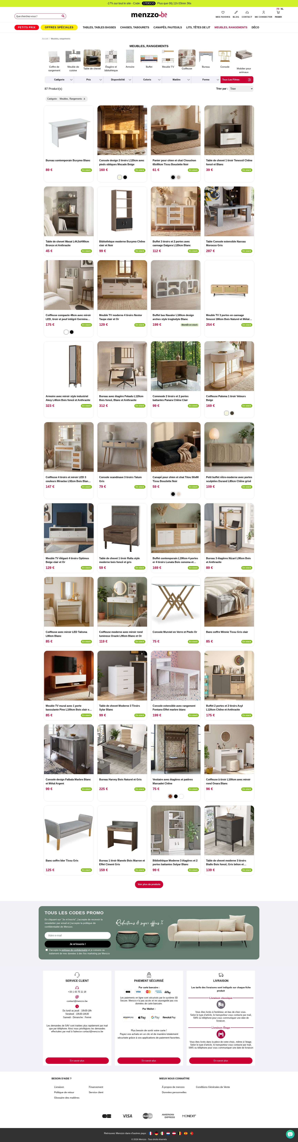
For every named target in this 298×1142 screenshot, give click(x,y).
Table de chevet (92, 68)
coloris (147, 79)
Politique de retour (64, 1092)
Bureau (206, 66)
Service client (96, 1092)
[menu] (149, 27)
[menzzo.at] (174, 1133)
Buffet (149, 66)
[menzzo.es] (185, 1133)
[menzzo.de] (156, 1133)
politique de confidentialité (74, 950)
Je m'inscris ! (78, 944)
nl (282, 9)
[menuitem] (26, 27)
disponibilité (118, 79)
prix (88, 79)
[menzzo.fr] (150, 1133)
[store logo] (149, 15)
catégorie (59, 79)
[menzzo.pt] (191, 1133)
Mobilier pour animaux (244, 70)
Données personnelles (174, 1092)
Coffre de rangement (54, 68)
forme (205, 79)
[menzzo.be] (179, 1133)
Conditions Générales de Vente (213, 1087)
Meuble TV (168, 66)
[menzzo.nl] (168, 1133)
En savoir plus (77, 1060)
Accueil (45, 39)
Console (224, 66)
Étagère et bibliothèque (111, 68)
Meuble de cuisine (73, 68)
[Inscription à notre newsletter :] (78, 935)
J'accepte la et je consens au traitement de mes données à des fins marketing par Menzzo (79, 952)
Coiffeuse (187, 68)
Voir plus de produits (149, 884)
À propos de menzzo (173, 1087)
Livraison (59, 1087)
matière (176, 79)
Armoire (130, 66)
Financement (96, 1087)
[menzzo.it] (162, 1133)
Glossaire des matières (66, 1097)
